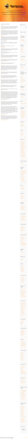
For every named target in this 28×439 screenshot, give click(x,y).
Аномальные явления (23, 170)
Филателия (22, 125)
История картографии (23, 215)
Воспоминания (22, 392)
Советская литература (23, 391)
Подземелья (22, 413)
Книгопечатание (23, 227)
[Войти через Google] (25, 26)
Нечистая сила (22, 278)
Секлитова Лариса (23, 97)
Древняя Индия (22, 150)
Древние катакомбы (23, 143)
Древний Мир (22, 146)
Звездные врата (22, 174)
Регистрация (26, 437)
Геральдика (22, 123)
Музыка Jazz (22, 268)
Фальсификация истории (23, 243)
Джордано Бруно (2, 74)
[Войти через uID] (21, 26)
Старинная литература (23, 342)
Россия (22, 135)
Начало (22, 75)
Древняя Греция (22, 149)
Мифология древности (23, 156)
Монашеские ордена (23, 292)
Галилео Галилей (2, 78)
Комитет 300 (22, 241)
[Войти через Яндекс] (24, 26)
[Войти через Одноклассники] (23, 27)
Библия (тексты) (22, 66)
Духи (21, 50)
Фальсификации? (23, 230)
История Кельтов (23, 148)
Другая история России (23, 303)
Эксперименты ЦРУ (23, 245)
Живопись (22, 196)
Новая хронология (23, 380)
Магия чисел (22, 356)
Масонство (22, 239)
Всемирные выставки (23, 110)
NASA (21, 240)
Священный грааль (23, 372)
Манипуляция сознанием (23, 238)
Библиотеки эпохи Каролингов (22, 228)
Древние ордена (23, 152)
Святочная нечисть (23, 279)
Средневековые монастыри (22, 333)
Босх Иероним (2, 64)
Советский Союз (23, 312)
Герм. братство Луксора (23, 291)
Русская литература (23, 390)
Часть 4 (22, 77)
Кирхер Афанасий (3, 90)
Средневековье (23, 331)
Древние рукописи (23, 155)
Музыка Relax (22, 269)
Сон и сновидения (23, 180)
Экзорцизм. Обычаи (23, 52)
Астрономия (22, 58)
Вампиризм (22, 277)
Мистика (22, 176)
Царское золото (22, 188)
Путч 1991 (22, 311)
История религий (23, 205)
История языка (22, 117)
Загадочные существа (23, 172)
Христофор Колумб (3, 100)
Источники (22, 82)
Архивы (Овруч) (22, 406)
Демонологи (22, 49)
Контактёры (22, 96)
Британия (22, 133)
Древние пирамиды (23, 153)
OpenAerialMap (22, 220)
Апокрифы (22, 67)
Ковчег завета (22, 411)
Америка (22, 132)
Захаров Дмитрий (23, 40)
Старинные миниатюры (23, 344)
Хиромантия (22, 422)
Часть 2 (22, 76)
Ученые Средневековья (3, 120)
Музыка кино (22, 271)
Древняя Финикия (23, 151)
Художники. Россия (23, 198)
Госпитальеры (22, 293)
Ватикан (22, 370)
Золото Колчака (22, 189)
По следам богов (23, 208)
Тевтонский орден (23, 295)
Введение (22, 237)
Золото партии (22, 187)
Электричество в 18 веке (23, 181)
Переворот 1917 (23, 307)
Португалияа (22, 134)
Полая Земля (22, 178)
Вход (24, 437)
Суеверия (22, 259)
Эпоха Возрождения (23, 398)
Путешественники (23, 79)
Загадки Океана (22, 173)
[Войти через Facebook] (23, 26)
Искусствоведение (23, 195)
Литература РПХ (22, 367)
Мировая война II (23, 252)
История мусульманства (23, 207)
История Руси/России (23, 304)
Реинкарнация (22, 179)
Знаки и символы (23, 420)
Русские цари (22, 415)
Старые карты (22, 217)
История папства (23, 371)
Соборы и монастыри (23, 373)
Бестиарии (22, 258)
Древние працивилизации (22, 144)
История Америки (23, 112)
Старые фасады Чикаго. (23, 421)
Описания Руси (22, 306)
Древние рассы (22, 154)
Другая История (22, 381)
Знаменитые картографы (23, 216)
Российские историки (23, 305)
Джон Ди (2, 87)
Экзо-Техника (22, 419)
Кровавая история (23, 116)
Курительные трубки (23, 126)
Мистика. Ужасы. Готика (23, 396)
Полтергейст (22, 281)
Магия (21, 355)
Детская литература (23, 394)
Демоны (22, 48)
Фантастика (22, 397)
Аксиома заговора (23, 236)
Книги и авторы (22, 330)
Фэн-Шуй (22, 359)
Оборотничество (23, 280)
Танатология (22, 418)
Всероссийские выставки (23, 302)
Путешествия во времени (24, 103)
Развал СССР (22, 310)
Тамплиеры (22, 294)
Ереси (21, 369)
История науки (22, 114)
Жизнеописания (23, 393)
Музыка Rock (22, 270)
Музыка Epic (22, 267)
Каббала (22, 354)
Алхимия (22, 352)
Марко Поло (2, 105)
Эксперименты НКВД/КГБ (23, 244)
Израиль (22, 324)
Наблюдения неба (23, 60)
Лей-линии (22, 175)
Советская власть (23, 308)
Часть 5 (22, 78)
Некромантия (22, 357)
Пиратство (22, 81)
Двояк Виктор (22, 39)
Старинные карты (23, 218)
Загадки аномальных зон (23, 171)
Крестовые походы (23, 296)
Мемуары (22, 163)
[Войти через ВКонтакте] (22, 26)
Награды (22, 124)
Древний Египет (23, 147)
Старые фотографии (23, 346)
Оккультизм (22, 358)
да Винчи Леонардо (3, 58)
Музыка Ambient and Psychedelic (22, 266)
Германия (22, 323)
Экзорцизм (22, 51)
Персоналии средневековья (22, 335)
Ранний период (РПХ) (23, 366)
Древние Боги (22, 142)
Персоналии (22, 412)
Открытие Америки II (23, 80)
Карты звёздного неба (23, 219)
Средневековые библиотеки (22, 229)
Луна (21, 59)
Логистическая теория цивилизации (23, 382)
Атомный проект (23, 407)
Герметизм (22, 353)
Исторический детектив (23, 395)
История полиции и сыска (23, 115)
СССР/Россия (22, 321)
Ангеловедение (22, 47)
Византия (22, 408)
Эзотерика (22, 360)
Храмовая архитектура (23, 209)
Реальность (22, 242)
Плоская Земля (22, 177)
